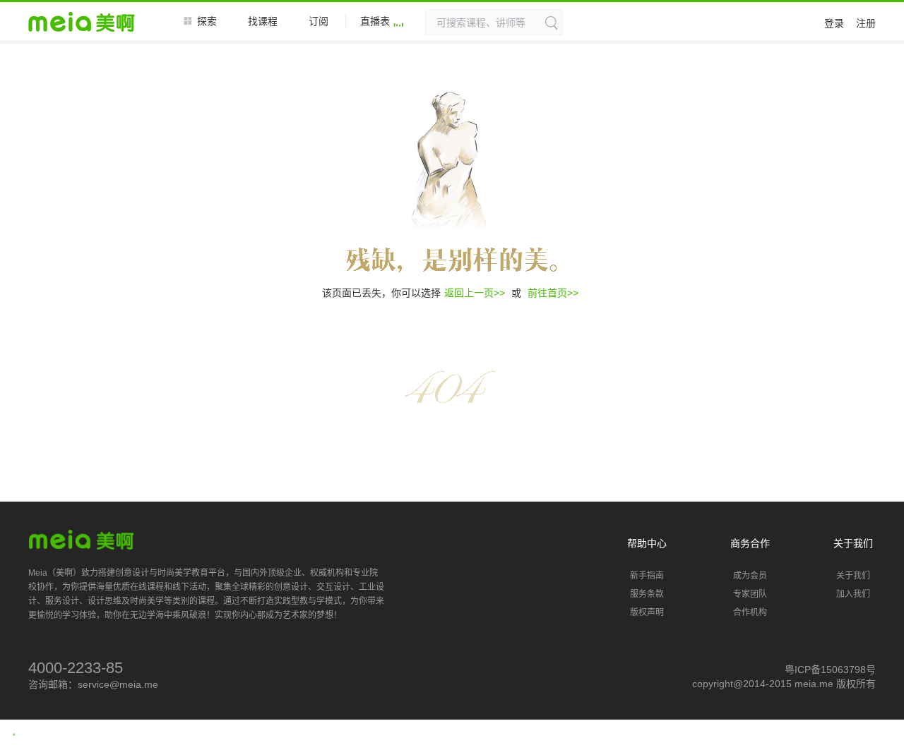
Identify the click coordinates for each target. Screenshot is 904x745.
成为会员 (750, 575)
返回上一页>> (474, 292)
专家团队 (750, 594)
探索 (207, 21)
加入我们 (853, 594)
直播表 (375, 21)
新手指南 (647, 575)
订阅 (318, 21)
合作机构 (750, 612)
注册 (866, 23)
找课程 (263, 21)
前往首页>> (553, 292)
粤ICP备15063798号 (830, 669)
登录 (834, 23)
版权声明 (647, 612)
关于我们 (853, 575)
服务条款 (647, 594)
